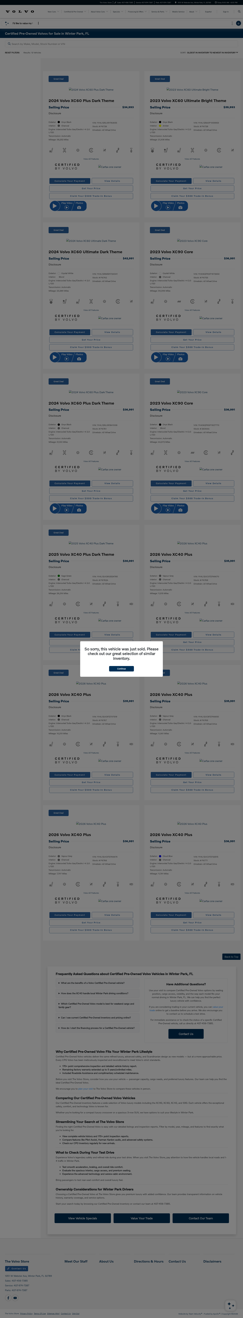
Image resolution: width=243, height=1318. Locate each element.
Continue (121, 668)
